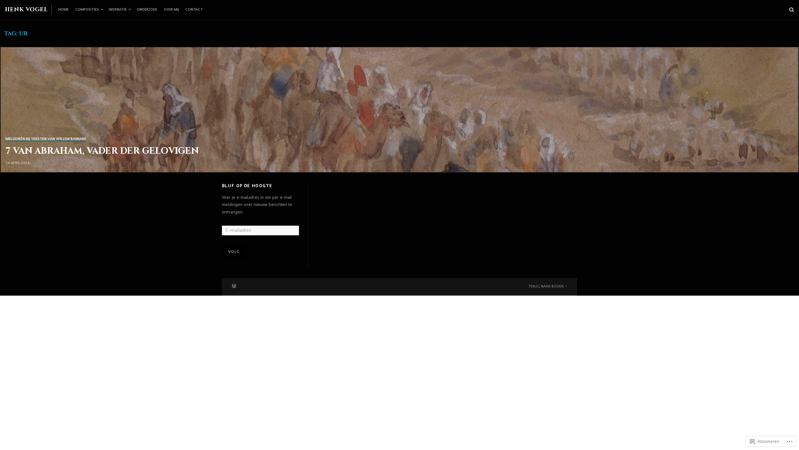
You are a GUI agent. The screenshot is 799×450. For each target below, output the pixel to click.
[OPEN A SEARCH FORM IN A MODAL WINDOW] (791, 9)
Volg (234, 251)
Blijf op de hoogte (247, 185)
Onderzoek (147, 10)
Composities (87, 10)
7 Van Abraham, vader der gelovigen (102, 151)
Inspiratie (118, 10)
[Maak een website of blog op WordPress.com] (234, 285)
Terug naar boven (546, 286)
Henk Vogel (26, 9)
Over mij (171, 10)
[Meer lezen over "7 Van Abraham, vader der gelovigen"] (399, 109)
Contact (194, 10)
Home (63, 10)
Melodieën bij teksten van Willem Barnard (46, 139)
